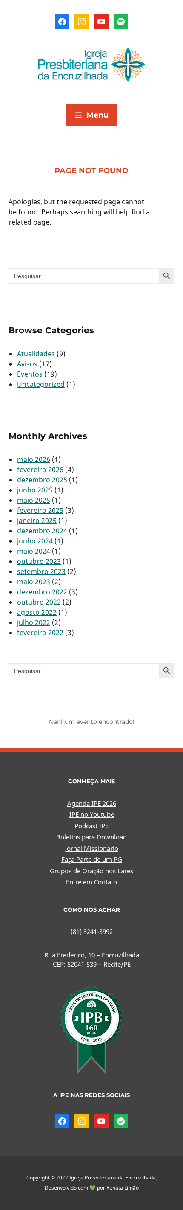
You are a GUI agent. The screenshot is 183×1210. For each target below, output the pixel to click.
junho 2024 (35, 541)
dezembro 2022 (42, 592)
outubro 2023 (39, 561)
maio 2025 (33, 500)
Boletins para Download (91, 837)
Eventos (30, 374)
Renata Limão (122, 1187)
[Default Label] (101, 20)
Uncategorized (41, 384)
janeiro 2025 (37, 520)
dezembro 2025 (42, 479)
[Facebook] (62, 20)
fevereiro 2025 (40, 510)
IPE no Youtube (91, 814)
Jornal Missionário (91, 848)
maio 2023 (33, 581)
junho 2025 (35, 490)
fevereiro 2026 (40, 469)
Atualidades (36, 353)
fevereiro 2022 (40, 632)
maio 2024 (33, 551)
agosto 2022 (37, 612)
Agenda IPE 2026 (91, 803)
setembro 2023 (41, 571)
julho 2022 (33, 622)
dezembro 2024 (42, 530)
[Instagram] (81, 20)
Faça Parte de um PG (91, 859)
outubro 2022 (39, 602)
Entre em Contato (91, 882)
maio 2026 (33, 459)
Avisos (27, 364)
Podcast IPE (91, 826)
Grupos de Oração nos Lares (91, 871)
